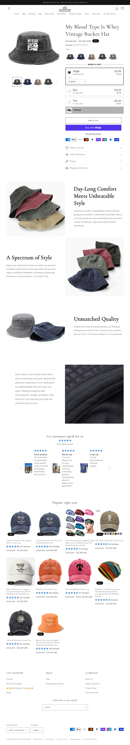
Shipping (69, 45)
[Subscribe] (85, 707)
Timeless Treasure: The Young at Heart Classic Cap (19, 541)
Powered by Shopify (24, 739)
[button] (9, 8)
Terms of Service (92, 692)
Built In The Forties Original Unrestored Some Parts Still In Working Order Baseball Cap (18, 591)
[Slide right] (56, 82)
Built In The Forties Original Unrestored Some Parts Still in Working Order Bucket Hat (48, 642)
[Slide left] (9, 82)
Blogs (8, 692)
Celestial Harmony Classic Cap (18, 640)
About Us (89, 679)
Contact (9, 679)
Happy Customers (92, 684)
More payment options (93, 134)
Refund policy (38, 739)
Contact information (90, 739)
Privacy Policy (90, 688)
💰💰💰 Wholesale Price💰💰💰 (19, 688)
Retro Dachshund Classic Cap (77, 589)
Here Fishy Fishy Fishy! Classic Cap (109, 540)
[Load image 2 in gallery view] (27, 81)
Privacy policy (49, 739)
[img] (65, 440)
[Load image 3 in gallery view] (37, 81)
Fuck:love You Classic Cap (46, 589)
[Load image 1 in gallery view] (17, 81)
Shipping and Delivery (55, 684)
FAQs (48, 679)
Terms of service (62, 739)
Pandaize (15, 739)
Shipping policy (75, 739)
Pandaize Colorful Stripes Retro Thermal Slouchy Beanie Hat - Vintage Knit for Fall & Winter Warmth (107, 592)
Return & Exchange (14, 684)
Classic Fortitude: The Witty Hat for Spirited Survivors (49, 541)
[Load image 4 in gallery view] (48, 81)
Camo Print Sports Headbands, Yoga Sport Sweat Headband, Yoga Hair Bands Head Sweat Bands (80, 542)
